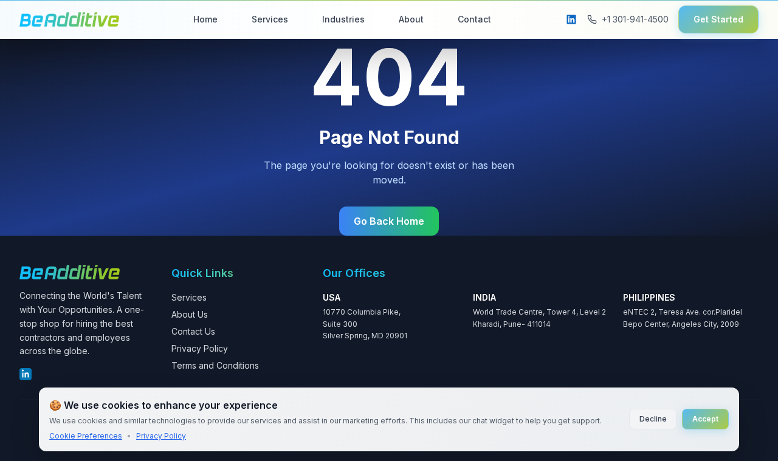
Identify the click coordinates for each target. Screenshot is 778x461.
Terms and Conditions (215, 365)
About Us (189, 314)
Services (270, 19)
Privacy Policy (199, 348)
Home (205, 19)
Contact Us (193, 331)
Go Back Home (389, 221)
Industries (343, 19)
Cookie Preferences (85, 435)
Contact (474, 19)
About (411, 19)
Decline (653, 418)
